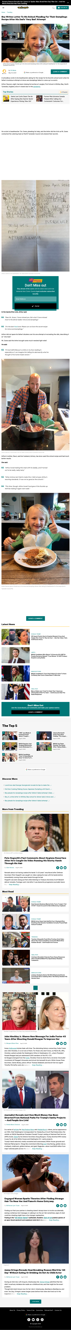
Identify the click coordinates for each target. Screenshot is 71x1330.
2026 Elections (36, 671)
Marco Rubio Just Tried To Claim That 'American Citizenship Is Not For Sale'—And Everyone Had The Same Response (48, 692)
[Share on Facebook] (57, 867)
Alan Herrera (10, 867)
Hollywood (13, 1048)
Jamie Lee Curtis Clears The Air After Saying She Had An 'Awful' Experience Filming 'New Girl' (22, 99)
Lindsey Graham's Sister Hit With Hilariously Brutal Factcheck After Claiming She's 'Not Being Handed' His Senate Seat (49, 976)
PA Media (13, 70)
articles (16, 1129)
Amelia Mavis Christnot (13, 1124)
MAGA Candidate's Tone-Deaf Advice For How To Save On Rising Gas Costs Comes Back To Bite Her (48, 674)
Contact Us (58, 1310)
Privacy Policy (21, 1310)
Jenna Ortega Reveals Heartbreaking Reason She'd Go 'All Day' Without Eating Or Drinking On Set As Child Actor (34, 1271)
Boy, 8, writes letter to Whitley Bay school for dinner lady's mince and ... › (30, 797)
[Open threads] (37, 1319)
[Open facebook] (28, 1319)
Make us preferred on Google (34, 72)
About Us (12, 1310)
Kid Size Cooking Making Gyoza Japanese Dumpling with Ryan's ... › (28, 789)
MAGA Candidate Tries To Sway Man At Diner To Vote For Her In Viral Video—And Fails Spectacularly (26, 758)
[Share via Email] (65, 867)
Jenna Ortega (44, 1282)
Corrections (39, 1310)
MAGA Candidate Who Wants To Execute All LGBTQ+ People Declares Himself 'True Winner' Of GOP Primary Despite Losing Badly (49, 656)
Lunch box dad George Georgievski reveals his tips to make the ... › (28, 785)
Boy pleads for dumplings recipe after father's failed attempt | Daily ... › (29, 793)
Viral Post (34, 689)
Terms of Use (30, 1310)
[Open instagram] (42, 1319)
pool (45, 1144)
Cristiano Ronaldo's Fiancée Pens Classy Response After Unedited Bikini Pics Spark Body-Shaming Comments (48, 958)
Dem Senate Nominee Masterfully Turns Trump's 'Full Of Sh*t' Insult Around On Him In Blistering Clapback (48, 905)
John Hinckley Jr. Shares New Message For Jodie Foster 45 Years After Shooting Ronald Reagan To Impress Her (35, 1037)
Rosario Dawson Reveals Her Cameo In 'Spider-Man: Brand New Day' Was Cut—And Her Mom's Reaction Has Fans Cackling (33, 2)
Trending (9, 12)
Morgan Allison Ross (12, 1043)
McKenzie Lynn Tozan (13, 1205)
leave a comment (60, 72)
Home (3, 12)
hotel (27, 1058)
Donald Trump (36, 634)
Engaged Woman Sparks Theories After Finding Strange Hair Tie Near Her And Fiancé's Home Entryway (34, 1199)
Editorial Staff (48, 1310)
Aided (16, 1137)
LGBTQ (33, 652)
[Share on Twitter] (61, 867)
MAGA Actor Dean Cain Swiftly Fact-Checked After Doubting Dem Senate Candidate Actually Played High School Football (49, 922)
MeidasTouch (42, 1129)
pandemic (36, 86)
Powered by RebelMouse (35, 1326)
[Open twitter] (33, 1319)
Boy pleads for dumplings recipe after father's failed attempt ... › (27, 801)
